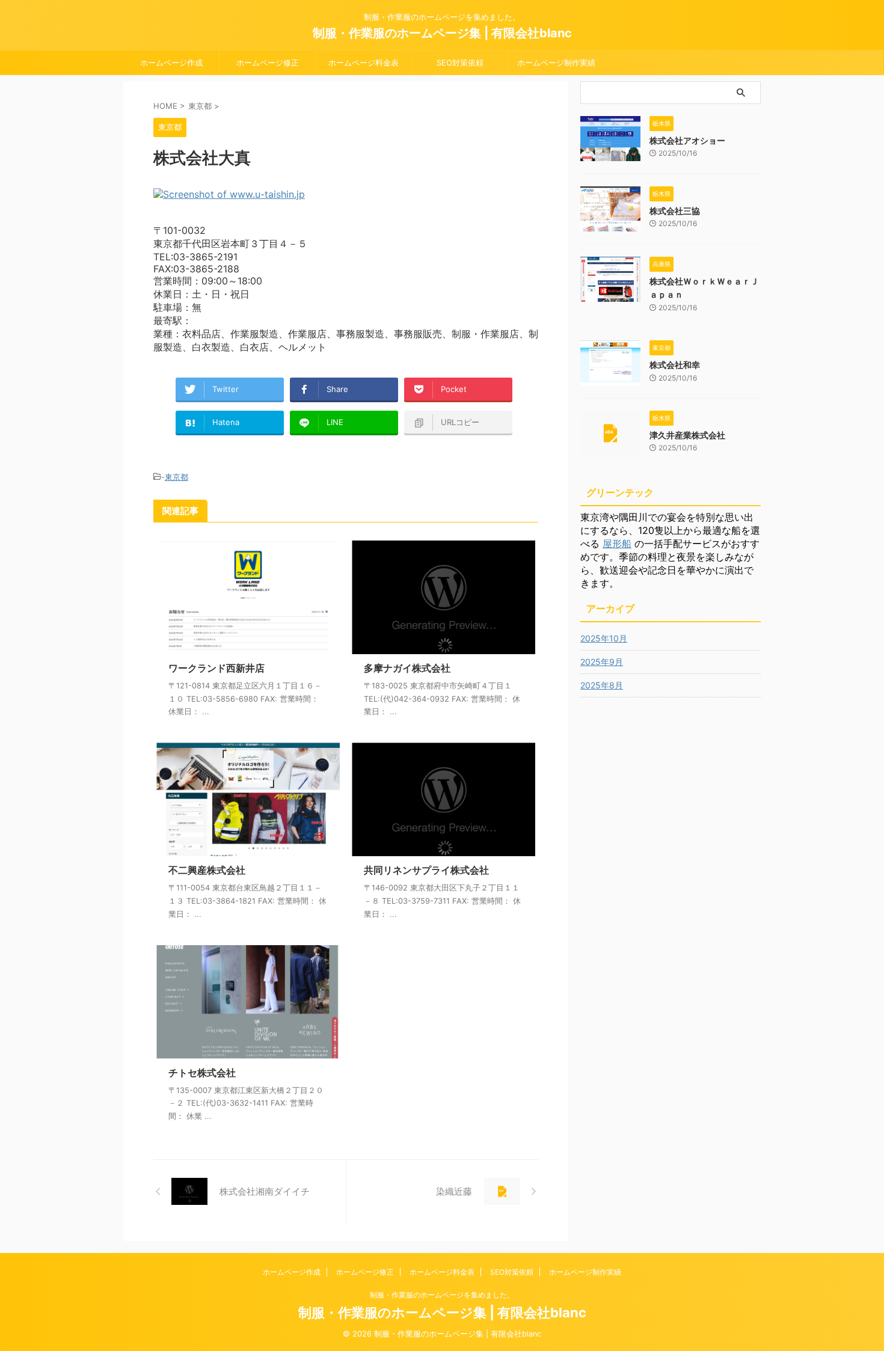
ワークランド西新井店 (216, 668)
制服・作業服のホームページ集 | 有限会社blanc (442, 33)
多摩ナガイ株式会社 (407, 668)
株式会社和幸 (674, 365)
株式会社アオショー (687, 140)
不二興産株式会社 (206, 870)
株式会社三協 (674, 211)
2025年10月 (603, 638)
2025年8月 (601, 685)
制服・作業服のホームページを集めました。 (442, 1294)
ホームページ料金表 (363, 62)
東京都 (176, 477)
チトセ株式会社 (202, 1073)
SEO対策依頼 (460, 62)
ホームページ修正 (267, 62)
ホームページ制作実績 (556, 62)
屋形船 (617, 544)
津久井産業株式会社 (687, 435)
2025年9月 (601, 662)
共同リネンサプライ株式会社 (426, 870)
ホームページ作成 (171, 62)
